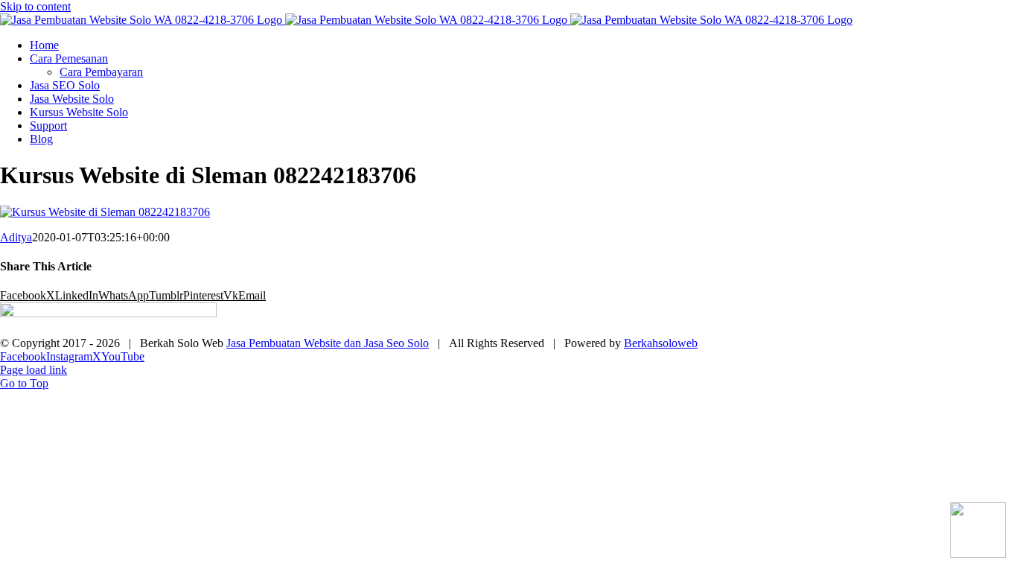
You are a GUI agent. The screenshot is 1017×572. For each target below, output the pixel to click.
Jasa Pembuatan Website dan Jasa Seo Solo (327, 343)
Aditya (16, 237)
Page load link (33, 369)
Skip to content (35, 6)
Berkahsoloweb (661, 343)
